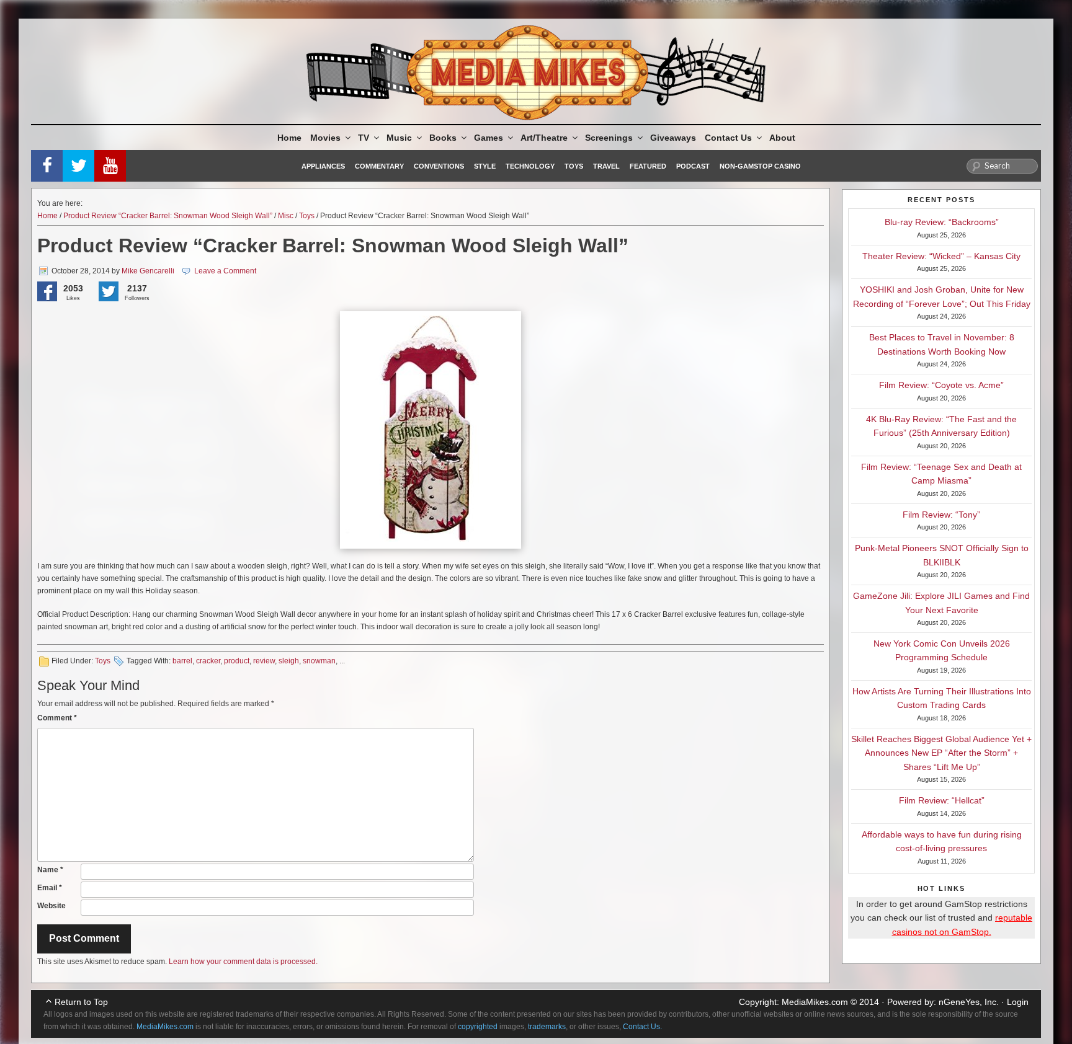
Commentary (379, 166)
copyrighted (478, 1026)
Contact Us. (642, 1026)
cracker (208, 661)
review (264, 661)
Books (443, 138)
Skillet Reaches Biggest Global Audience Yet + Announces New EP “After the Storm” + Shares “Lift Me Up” (941, 753)
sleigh (289, 661)
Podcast (693, 166)
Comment (57, 718)
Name (50, 869)
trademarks (547, 1026)
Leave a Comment (225, 271)
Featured (648, 166)
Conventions (439, 166)
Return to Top (81, 1002)
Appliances (323, 166)
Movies (325, 138)
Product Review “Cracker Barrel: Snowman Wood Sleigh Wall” (167, 215)
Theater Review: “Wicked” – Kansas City (941, 256)
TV (363, 138)
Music (399, 138)
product (236, 661)
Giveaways (673, 138)
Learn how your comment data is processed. (243, 961)
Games (488, 138)
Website (51, 905)
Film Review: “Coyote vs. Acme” (941, 385)
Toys (574, 166)
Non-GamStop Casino (760, 166)
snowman (319, 661)
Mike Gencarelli (148, 271)
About (782, 138)
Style (485, 166)
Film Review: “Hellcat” (942, 800)
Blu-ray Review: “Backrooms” (942, 222)
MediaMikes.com (815, 1002)
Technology (530, 166)
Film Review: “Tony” (941, 515)
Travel (606, 166)
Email (49, 887)
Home (289, 138)
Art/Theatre (544, 138)
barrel (182, 661)
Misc (285, 215)
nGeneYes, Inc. (969, 1002)
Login (1018, 1002)
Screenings (609, 138)
